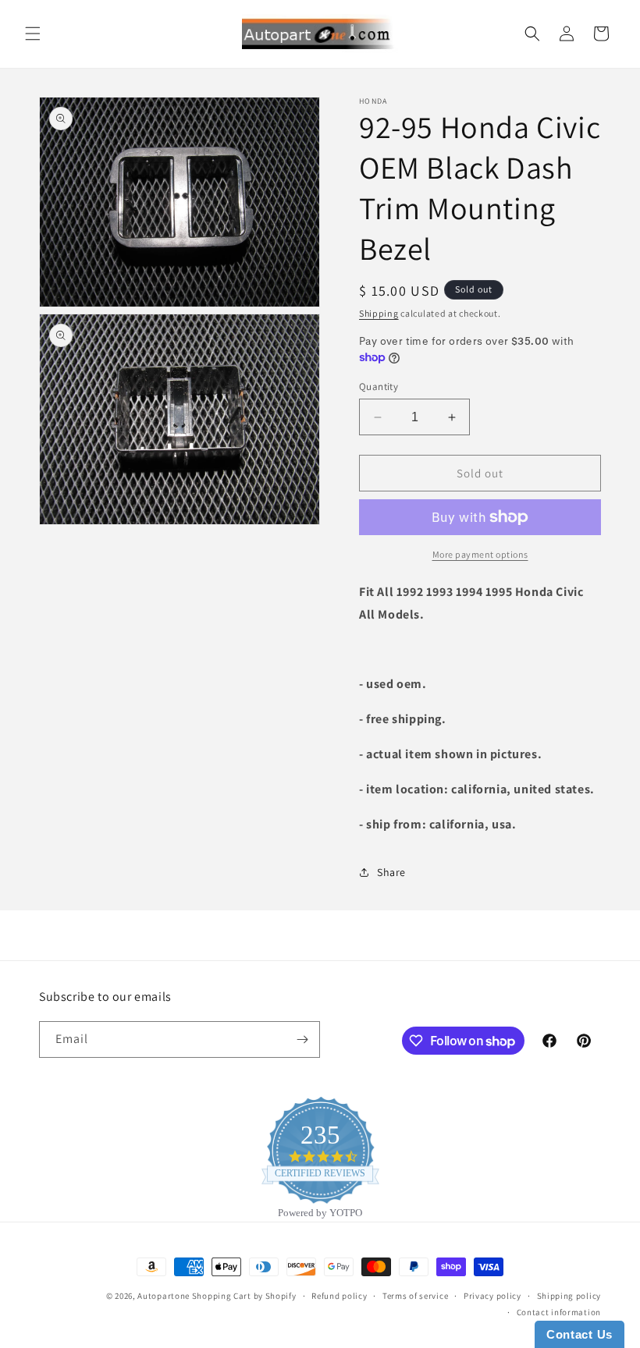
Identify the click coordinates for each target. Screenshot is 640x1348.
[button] (33, 33)
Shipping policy (569, 1295)
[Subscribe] (302, 1039)
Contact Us (579, 1334)
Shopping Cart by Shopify (244, 1295)
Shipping (379, 313)
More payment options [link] (480, 554)
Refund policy (339, 1295)
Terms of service (415, 1295)
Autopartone (163, 1295)
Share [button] (391, 872)
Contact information (559, 1312)
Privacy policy (492, 1295)
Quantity (378, 386)
